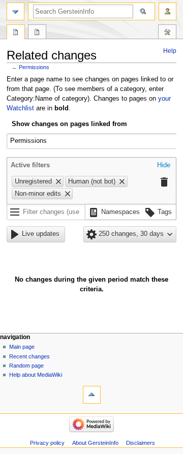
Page (15, 33)
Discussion (37, 33)
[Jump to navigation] (15, 11)
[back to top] (92, 395)
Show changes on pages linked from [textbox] (69, 124)
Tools (167, 33)
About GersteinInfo (95, 443)
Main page (22, 347)
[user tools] (167, 11)
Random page (26, 365)
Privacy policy (47, 443)
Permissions (34, 67)
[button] (163, 166)
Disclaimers (140, 443)
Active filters (30, 165)
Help (169, 50)
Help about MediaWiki (35, 375)
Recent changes (29, 356)
